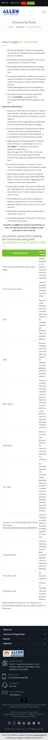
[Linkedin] (24, 723)
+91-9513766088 (13, 678)
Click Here (12, 686)
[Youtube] (29, 723)
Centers (16, 3)
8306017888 (24, 678)
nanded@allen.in (15, 695)
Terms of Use (7, 705)
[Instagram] (19, 723)
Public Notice (34, 707)
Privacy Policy (19, 705)
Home (6, 3)
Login (31, 3)
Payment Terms (32, 705)
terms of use (39, 735)
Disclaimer (24, 707)
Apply (23, 3)
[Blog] (33, 723)
